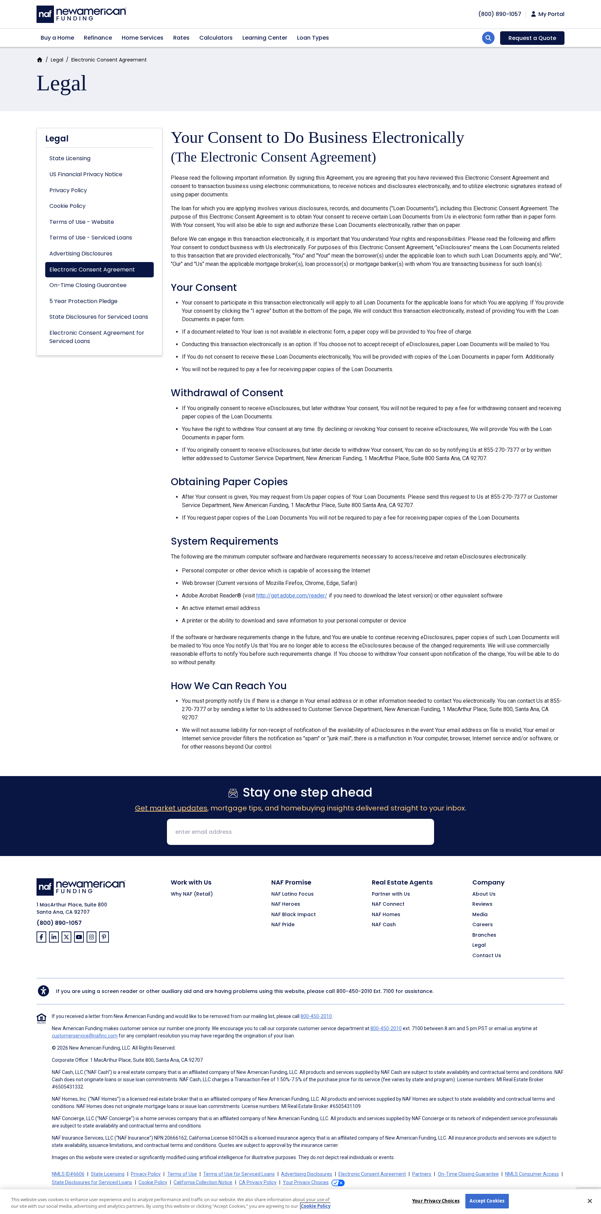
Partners (421, 1174)
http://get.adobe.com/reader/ (291, 595)
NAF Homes (386, 915)
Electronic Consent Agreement (92, 270)
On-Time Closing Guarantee (88, 285)
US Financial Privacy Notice (85, 174)
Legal (57, 59)
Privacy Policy (68, 190)
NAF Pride (283, 925)
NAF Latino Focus (292, 894)
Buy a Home (57, 38)
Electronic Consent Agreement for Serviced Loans (96, 337)
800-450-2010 (354, 991)
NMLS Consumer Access (532, 1174)
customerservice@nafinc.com (85, 1035)
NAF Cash (384, 925)
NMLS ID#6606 (68, 1174)
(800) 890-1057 (59, 923)
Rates (181, 38)
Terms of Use (182, 1174)
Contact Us (486, 956)
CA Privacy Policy (258, 1182)
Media (480, 915)
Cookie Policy (67, 206)
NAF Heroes (285, 904)
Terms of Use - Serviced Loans (90, 238)
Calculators (216, 38)
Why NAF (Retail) (192, 894)
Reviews (482, 904)
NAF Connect (388, 904)
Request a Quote (532, 38)
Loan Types (313, 38)
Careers (482, 925)
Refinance (98, 38)
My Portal (550, 14)
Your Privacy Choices (435, 1201)
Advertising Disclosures (80, 254)
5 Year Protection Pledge (83, 301)
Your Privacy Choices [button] (306, 1182)
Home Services (142, 38)
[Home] (82, 13)
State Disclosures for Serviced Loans (98, 317)
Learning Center (264, 38)
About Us (484, 894)
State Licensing (69, 158)
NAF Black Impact (293, 915)
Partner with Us (391, 894)
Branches (484, 935)
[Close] (590, 1200)
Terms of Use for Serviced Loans (239, 1174)
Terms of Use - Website (81, 222)
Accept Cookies (487, 1201)
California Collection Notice (203, 1182)
